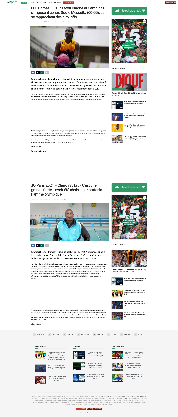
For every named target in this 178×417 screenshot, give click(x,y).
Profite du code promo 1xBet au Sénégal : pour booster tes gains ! (95, 376)
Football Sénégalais (134, 396)
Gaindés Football (118, 89)
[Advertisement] (69, 115)
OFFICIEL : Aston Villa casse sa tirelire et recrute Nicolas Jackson (57, 378)
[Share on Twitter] (38, 72)
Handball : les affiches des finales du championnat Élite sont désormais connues (134, 115)
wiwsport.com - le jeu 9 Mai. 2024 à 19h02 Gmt (43, 199)
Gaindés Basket (64, 22)
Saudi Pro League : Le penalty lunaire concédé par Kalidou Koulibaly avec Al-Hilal (56, 367)
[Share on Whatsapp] (42, 72)
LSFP (126, 398)
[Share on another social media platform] (47, 72)
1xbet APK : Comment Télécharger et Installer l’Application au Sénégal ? (95, 354)
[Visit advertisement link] (129, 11)
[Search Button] (161, 3)
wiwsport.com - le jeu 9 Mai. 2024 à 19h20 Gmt (43, 22)
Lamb (44, 3)
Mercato (116, 396)
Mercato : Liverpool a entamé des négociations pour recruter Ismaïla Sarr (134, 314)
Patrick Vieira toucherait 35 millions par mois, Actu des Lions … (134, 376)
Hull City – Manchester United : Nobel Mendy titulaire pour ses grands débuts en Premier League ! (135, 138)
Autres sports (63, 199)
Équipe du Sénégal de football (105, 396)
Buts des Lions (117, 265)
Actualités (62, 398)
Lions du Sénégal (123, 396)
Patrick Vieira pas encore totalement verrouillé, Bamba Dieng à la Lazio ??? (133, 365)
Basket (39, 3)
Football (32, 3)
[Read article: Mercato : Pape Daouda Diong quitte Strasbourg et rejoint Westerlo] (117, 128)
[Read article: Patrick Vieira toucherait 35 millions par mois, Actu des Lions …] (117, 378)
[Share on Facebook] (33, 72)
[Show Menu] (2, 2)
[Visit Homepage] (12, 3)
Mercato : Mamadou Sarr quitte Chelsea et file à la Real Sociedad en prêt (134, 303)
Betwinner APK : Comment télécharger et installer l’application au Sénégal (95, 365)
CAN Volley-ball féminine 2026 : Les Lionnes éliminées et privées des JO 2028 (134, 292)
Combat (50, 3)
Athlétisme (57, 3)
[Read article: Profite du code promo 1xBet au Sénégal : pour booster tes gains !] (79, 378)
